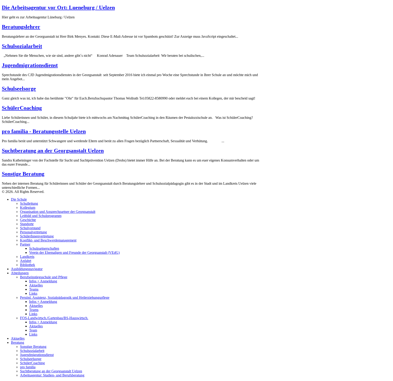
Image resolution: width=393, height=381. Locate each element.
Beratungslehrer (21, 27)
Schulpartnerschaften (44, 248)
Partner (25, 244)
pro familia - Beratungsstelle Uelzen (44, 131)
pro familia (27, 367)
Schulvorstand (30, 228)
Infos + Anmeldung (43, 281)
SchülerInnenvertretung (37, 236)
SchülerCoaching (22, 108)
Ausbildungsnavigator (27, 269)
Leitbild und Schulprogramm (40, 216)
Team (33, 330)
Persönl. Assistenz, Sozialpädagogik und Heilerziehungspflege (64, 297)
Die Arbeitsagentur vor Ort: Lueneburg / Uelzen (58, 7)
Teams (33, 289)
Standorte (27, 224)
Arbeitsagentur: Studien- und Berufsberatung (52, 375)
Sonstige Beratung (23, 174)
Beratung (17, 342)
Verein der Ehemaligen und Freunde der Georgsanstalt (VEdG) (74, 252)
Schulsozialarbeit (22, 46)
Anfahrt (25, 261)
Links (33, 293)
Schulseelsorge (19, 89)
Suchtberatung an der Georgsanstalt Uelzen (53, 151)
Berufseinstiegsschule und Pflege (43, 277)
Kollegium (27, 207)
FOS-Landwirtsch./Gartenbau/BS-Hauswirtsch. (54, 318)
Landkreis (27, 257)
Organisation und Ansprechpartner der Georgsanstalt (57, 212)
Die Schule (19, 199)
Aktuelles (36, 285)
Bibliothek (27, 265)
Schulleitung (29, 203)
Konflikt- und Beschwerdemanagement (48, 240)
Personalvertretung (33, 232)
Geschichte (28, 220)
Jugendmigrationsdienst (30, 65)
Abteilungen (20, 273)
